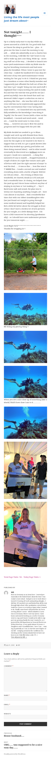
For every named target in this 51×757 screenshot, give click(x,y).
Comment (8, 666)
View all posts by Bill (18, 637)
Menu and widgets (44, 15)
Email (7, 705)
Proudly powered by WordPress (15, 754)
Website (7, 714)
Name (7, 695)
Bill (19, 645)
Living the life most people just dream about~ (21, 18)
